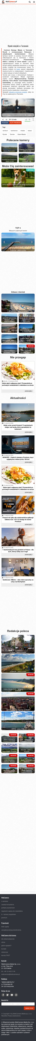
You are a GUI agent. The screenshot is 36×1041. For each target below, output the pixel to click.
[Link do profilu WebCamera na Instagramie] (16, 995)
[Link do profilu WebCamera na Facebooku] (3, 995)
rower (18, 69)
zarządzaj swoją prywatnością (11, 930)
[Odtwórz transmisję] (18, 108)
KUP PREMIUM (15, 123)
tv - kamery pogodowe (8, 914)
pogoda (5, 123)
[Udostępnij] (3, 119)
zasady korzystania (7, 904)
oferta (3, 942)
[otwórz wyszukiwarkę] (30, 2)
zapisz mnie (29, 1008)
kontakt (3, 949)
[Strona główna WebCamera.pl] (9, 1)
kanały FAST (5, 955)
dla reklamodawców (7, 939)
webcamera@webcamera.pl (10, 974)
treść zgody (5, 927)
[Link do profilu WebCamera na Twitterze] (7, 995)
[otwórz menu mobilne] (34, 2)
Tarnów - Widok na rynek (26, 115)
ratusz (30, 130)
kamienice (14, 130)
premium (4, 917)
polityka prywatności (8, 908)
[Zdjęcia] (6, 119)
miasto (22, 130)
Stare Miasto (22, 134)
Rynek (5, 134)
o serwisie (4, 901)
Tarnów (12, 134)
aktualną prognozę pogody (18, 92)
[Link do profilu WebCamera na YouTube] (12, 995)
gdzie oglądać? (6, 945)
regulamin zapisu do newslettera (12, 911)
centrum (5, 130)
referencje (4, 952)
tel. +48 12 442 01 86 (8, 971)
